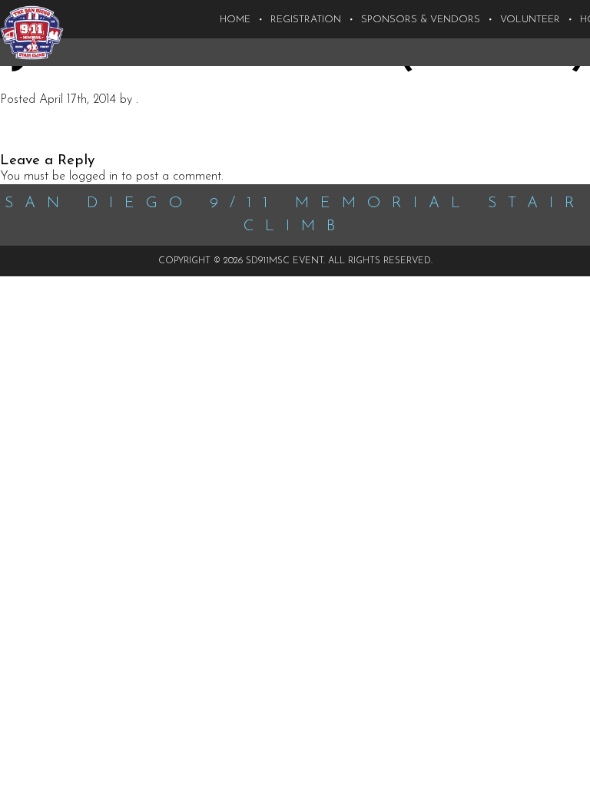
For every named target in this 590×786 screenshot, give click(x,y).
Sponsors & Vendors (420, 20)
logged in (93, 176)
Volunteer (530, 20)
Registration (305, 20)
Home (235, 20)
